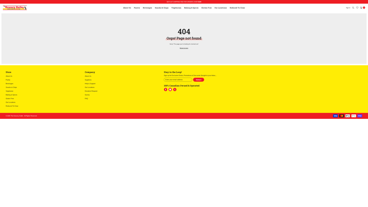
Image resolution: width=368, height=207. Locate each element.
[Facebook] (165, 89)
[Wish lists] (357, 8)
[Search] (353, 7)
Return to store (184, 48)
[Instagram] (170, 89)
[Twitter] (175, 89)
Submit (198, 80)
